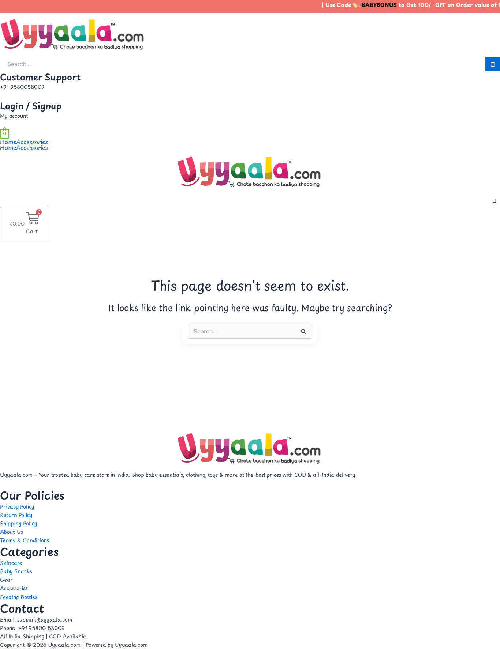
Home (8, 141)
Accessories (32, 141)
